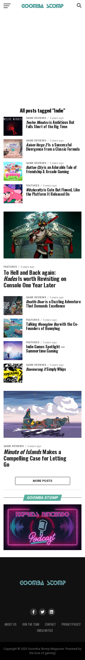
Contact (50, 624)
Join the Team (30, 624)
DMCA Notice (45, 630)
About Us (10, 624)
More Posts (42, 481)
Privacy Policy (71, 624)
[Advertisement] (42, 60)
